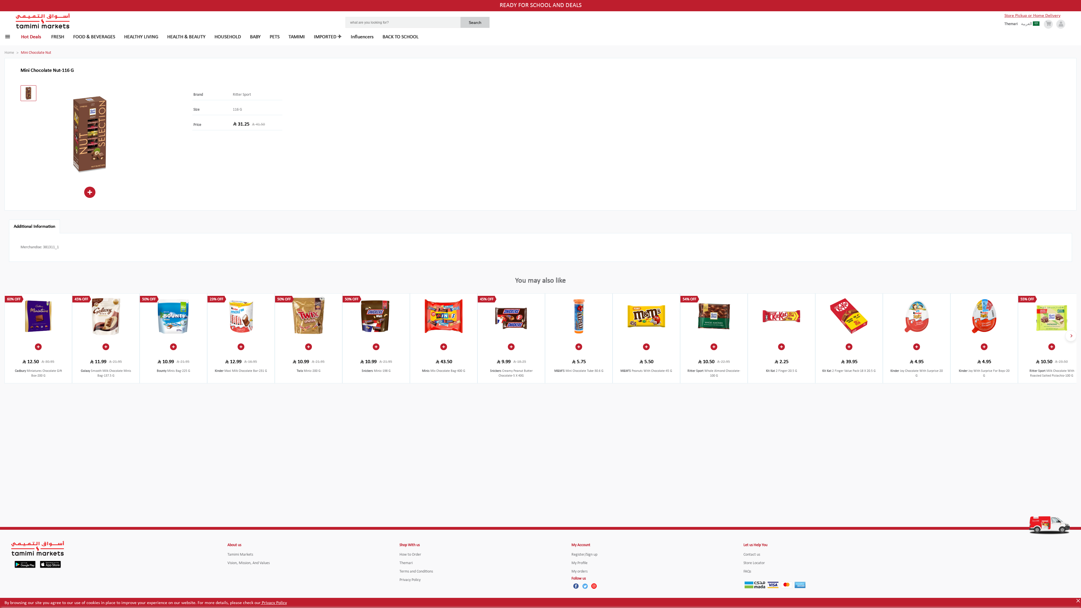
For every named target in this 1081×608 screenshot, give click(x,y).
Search (475, 22)
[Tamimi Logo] (43, 21)
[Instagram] (593, 586)
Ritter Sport (242, 95)
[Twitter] (584, 586)
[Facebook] (575, 586)
